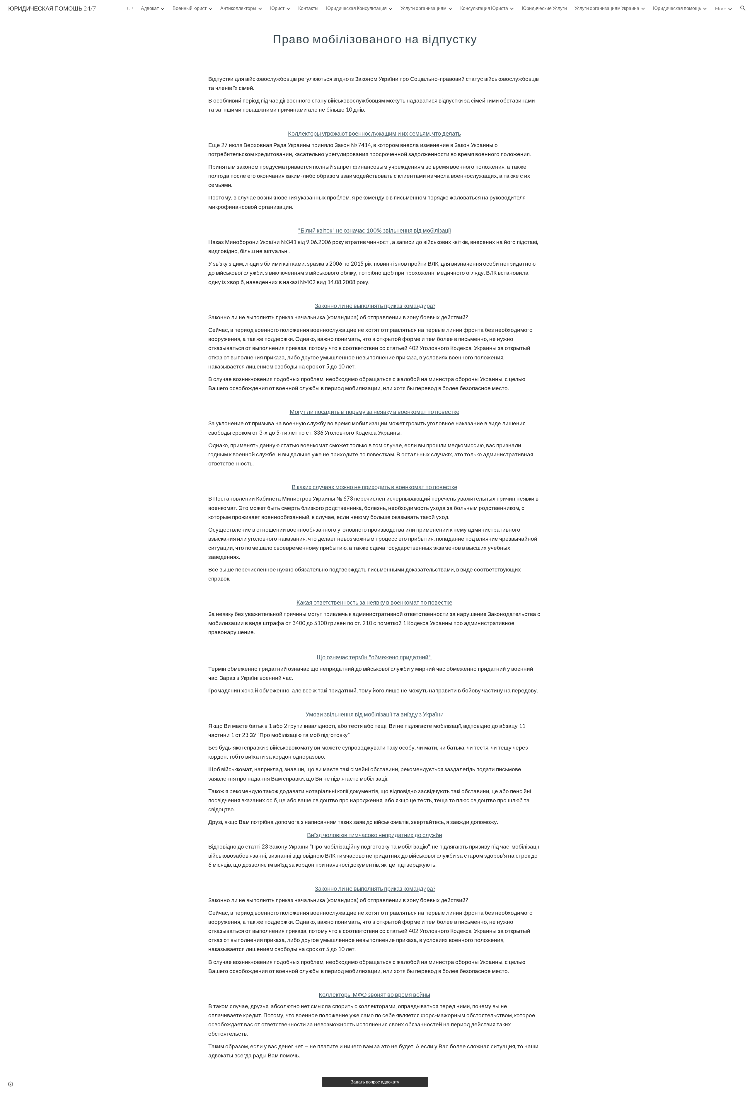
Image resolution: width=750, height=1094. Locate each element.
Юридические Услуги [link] (544, 8)
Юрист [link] (277, 8)
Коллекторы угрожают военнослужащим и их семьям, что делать (374, 133)
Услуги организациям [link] (423, 8)
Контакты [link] (308, 8)
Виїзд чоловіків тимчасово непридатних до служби (374, 834)
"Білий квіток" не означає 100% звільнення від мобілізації (374, 230)
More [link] (720, 8)
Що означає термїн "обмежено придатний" (374, 657)
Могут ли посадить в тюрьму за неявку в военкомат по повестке (374, 411)
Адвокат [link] (150, 8)
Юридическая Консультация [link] (356, 8)
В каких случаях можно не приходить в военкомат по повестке (374, 486)
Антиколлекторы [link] (238, 8)
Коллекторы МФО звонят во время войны (374, 994)
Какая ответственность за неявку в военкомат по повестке (374, 602)
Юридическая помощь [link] (677, 8)
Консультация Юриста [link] (484, 8)
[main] (375, 37)
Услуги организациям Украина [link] (607, 8)
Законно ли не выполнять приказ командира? (375, 305)
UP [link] (130, 8)
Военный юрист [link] (190, 8)
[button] (743, 8)
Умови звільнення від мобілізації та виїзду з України (375, 714)
